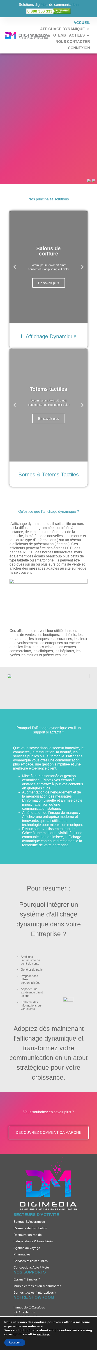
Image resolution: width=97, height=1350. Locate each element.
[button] (63, 29)
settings (43, 1334)
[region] (48, 118)
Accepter (15, 1342)
